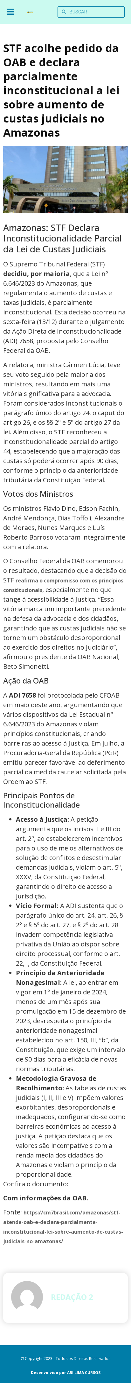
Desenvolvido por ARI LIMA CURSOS (65, 1372)
